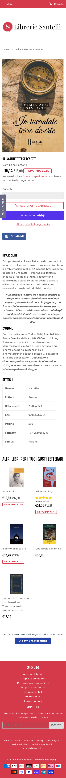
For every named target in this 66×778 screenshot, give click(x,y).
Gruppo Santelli (33, 692)
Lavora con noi (33, 701)
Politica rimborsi (20, 744)
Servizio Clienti (12, 740)
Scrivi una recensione (36, 641)
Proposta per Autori (33, 687)
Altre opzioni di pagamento (33, 224)
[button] (49, 499)
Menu (9, 4)
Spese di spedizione (35, 176)
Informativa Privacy (33, 740)
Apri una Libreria (33, 674)
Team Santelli (33, 696)
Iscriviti (56, 725)
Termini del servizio (31, 748)
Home (5, 49)
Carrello (59, 4)
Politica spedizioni (42, 744)
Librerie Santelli (23, 759)
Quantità (7, 189)
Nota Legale (52, 740)
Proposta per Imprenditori (33, 683)
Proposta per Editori (33, 678)
